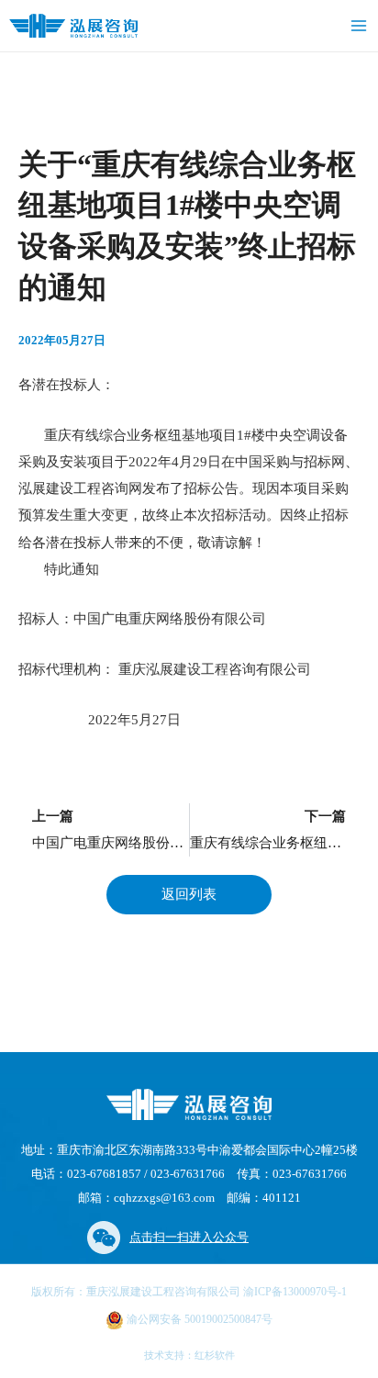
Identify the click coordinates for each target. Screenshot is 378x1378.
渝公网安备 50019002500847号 (198, 1319)
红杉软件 (215, 1355)
